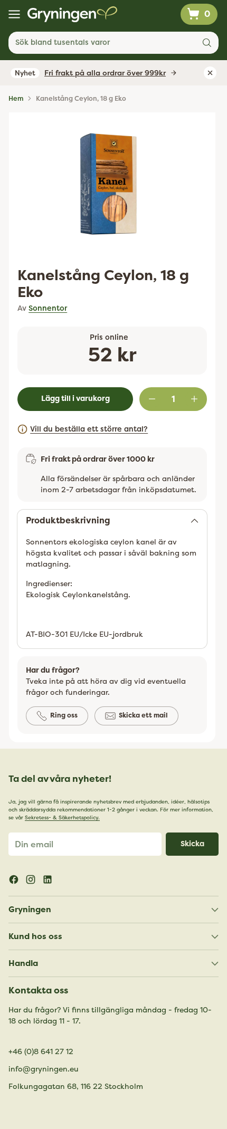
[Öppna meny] (14, 14)
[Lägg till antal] (194, 398)
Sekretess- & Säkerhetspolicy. (62, 818)
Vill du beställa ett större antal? (89, 429)
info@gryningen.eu (43, 1069)
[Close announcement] (210, 72)
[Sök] (207, 43)
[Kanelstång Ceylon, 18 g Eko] (108, 184)
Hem (15, 98)
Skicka (192, 843)
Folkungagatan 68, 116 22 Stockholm (75, 1086)
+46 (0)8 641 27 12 (40, 1051)
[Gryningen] (72, 14)
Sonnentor (48, 308)
